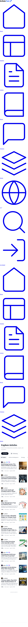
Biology (23, 457)
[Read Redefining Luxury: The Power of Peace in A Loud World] (23, 465)
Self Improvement (3, 483)
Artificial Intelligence (13, 457)
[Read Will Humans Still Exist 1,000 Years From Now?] (23, 556)
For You (5, 453)
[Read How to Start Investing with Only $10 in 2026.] (23, 543)
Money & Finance (3, 522)
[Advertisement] (14, 607)
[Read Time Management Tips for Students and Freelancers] (23, 504)
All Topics (3, 457)
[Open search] (14, 235)
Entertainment (3, 470)
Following (15, 453)
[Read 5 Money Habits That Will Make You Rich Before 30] (23, 581)
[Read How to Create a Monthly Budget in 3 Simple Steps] (23, 517)
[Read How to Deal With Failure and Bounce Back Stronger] (23, 478)
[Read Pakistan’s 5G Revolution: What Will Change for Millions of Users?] (23, 569)
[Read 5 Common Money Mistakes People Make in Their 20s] (23, 530)
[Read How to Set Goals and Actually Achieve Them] (23, 491)
